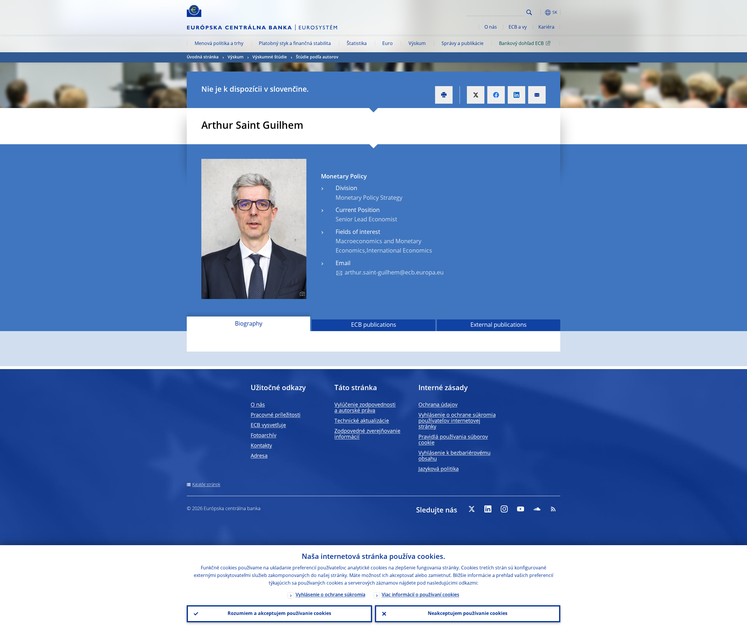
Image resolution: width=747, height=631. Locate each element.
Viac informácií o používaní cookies (420, 595)
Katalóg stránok (206, 485)
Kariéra (546, 27)
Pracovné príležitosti (276, 415)
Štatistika (357, 43)
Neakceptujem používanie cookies (467, 613)
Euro (387, 43)
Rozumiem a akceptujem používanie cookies (279, 613)
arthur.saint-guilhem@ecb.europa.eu (394, 273)
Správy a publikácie (462, 43)
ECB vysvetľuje (268, 425)
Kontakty (261, 446)
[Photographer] (301, 294)
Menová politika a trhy (219, 43)
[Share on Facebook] (496, 95)
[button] (539, 12)
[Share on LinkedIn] (516, 95)
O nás (490, 27)
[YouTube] (521, 509)
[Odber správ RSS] (553, 509)
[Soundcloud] (537, 509)
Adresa (259, 456)
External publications (498, 325)
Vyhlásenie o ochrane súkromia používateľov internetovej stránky (457, 421)
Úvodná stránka (203, 57)
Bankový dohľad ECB (521, 43)
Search (529, 12)
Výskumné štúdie (269, 57)
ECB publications (373, 325)
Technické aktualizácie (361, 421)
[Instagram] (504, 509)
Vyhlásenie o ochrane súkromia (330, 595)
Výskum (417, 43)
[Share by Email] (537, 95)
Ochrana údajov (438, 405)
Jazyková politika (438, 469)
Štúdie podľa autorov (317, 57)
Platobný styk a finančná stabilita (295, 43)
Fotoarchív (263, 435)
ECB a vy (518, 27)
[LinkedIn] (488, 509)
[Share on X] (475, 95)
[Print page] (444, 95)
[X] (472, 509)
